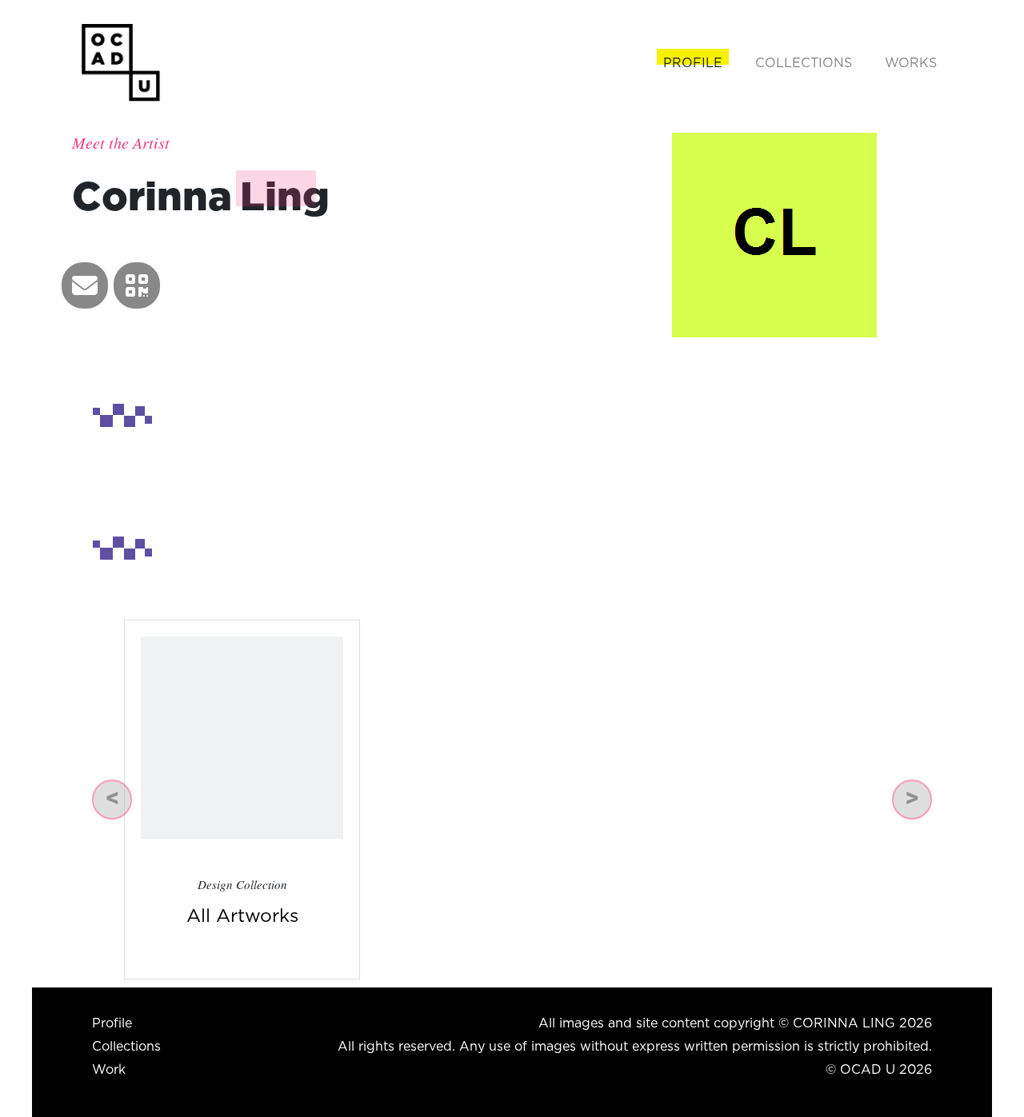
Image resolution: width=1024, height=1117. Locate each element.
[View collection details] (242, 736)
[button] (85, 285)
